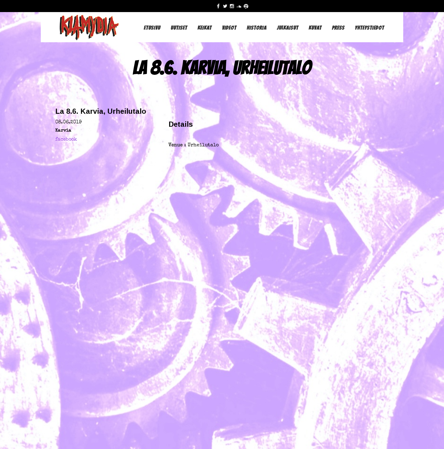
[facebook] (219, 6)
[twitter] (226, 6)
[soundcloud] (240, 6)
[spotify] (247, 6)
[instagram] (233, 6)
